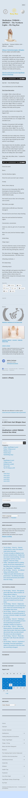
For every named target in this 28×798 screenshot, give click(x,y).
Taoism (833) (7, 452)
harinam (6, 368)
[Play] (4, 78)
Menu (23, 4)
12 (14, 682)
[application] (14, 78)
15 (24, 682)
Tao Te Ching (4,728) (9, 468)
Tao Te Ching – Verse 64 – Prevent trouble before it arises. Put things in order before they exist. (13, 549)
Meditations (21, 368)
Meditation (11, 370)
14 (20, 682)
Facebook (5, 654)
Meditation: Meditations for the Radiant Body (12, 322)
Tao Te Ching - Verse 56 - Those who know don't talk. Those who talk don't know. (14, 637)
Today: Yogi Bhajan (7, 739)
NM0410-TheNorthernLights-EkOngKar (13, 50)
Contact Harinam (7, 730)
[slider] (23, 78)
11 (10, 682)
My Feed (4, 782)
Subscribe (6, 505)
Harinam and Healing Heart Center (9, 787)
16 (3, 685)
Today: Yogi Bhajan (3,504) (11, 447)
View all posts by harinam (12, 363)
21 (20, 685)
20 (17, 685)
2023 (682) (7, 479)
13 (17, 682)
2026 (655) (7, 473)
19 (14, 685)
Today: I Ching (6, 743)
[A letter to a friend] (13, 350)
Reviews (4, 749)
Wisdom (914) (7, 451)
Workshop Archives (7, 759)
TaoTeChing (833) (8, 454)
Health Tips (5, 769)
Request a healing (7, 536)
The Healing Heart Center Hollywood (12, 753)
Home (4, 723)
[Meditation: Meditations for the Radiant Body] (13, 314)
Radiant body (5, 370)
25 (10, 687)
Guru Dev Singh (6, 776)
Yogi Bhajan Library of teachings (10, 779)
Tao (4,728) (7, 466)
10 (7, 682)
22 (24, 685)
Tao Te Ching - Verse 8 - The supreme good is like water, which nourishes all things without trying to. (14, 592)
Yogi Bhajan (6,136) (9, 460)
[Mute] (20, 78)
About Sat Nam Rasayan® (9, 746)
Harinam (4, 726)
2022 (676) (7, 481)
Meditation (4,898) (9, 464)
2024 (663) (7, 477)
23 (4, 687)
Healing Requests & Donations (10, 736)
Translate (13, 517)
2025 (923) (7, 475)
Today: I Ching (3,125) (9, 449)
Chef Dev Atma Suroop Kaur (9, 756)
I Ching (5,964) (8, 462)
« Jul (7, 693)
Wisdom (4, 766)
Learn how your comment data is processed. (14, 412)
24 (7, 687)
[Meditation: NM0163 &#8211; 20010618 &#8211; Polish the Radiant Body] (13, 332)
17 (7, 685)
